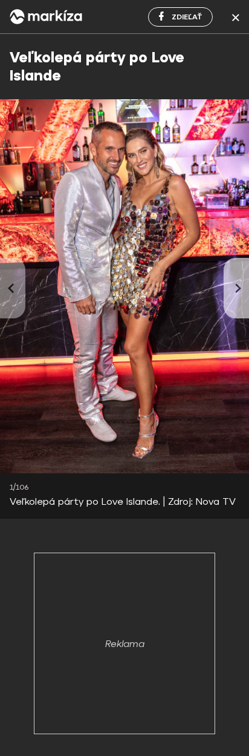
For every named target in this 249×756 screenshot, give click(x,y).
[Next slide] (236, 288)
